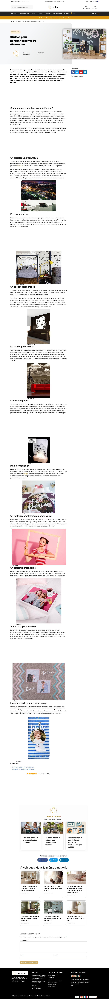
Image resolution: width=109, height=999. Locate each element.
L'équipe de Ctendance (53, 816)
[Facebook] (73, 72)
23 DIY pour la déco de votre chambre (23, 767)
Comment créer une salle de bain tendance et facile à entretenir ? (30, 918)
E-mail (55, 955)
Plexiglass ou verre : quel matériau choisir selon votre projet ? (53, 888)
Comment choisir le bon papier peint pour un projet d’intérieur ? (52, 918)
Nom (21, 955)
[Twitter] (77, 72)
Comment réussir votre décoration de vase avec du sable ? (76, 918)
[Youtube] (81, 72)
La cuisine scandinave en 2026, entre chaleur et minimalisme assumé (29, 888)
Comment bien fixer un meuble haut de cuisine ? (30, 840)
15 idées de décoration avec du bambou (23, 769)
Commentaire (24, 940)
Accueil (12, 21)
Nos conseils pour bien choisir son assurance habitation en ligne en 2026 (75, 842)
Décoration (18, 21)
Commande (95, 8)
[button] (95, 14)
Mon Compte (86, 8)
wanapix (25, 474)
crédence (20, 166)
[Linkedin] (85, 72)
